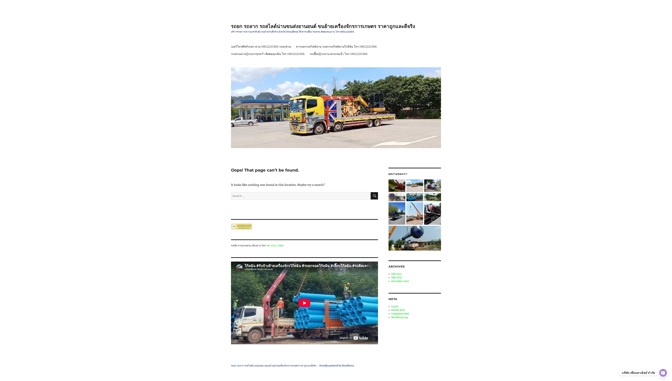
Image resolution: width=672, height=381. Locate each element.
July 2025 (396, 273)
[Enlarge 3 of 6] (436, 198)
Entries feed (398, 310)
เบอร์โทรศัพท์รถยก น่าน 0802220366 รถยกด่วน (261, 46)
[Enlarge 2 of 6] (418, 198)
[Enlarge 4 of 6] (400, 207)
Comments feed (400, 313)
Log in (394, 306)
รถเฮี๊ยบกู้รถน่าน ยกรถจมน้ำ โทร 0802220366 (339, 54)
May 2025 (396, 277)
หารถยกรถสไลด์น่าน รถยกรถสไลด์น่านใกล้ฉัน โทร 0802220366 (336, 46)
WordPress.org (399, 317)
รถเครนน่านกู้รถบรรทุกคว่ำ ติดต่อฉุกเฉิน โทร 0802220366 (268, 54)
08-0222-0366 (275, 245)
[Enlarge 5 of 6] (436, 207)
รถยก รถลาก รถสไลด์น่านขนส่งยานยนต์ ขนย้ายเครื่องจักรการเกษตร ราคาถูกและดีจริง (323, 26)
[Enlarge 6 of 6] (436, 230)
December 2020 (400, 281)
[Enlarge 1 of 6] (436, 184)
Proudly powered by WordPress (336, 365)
